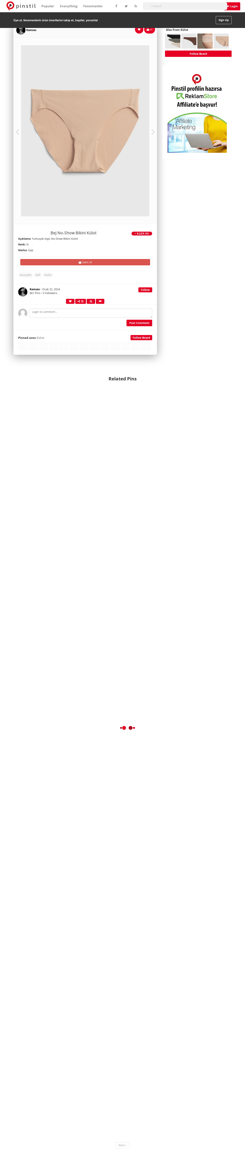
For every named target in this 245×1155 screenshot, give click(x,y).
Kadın (48, 275)
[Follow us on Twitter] (126, 6)
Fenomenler (93, 6)
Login (234, 6)
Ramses (31, 30)
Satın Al (86, 262)
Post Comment (139, 323)
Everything (69, 6)
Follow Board (141, 337)
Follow (145, 290)
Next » (122, 1145)
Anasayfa (25, 275)
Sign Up (224, 20)
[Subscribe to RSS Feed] (135, 6)
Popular (47, 6)
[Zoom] (91, 301)
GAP (37, 275)
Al (151, 29)
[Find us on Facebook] (116, 6)
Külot (40, 338)
